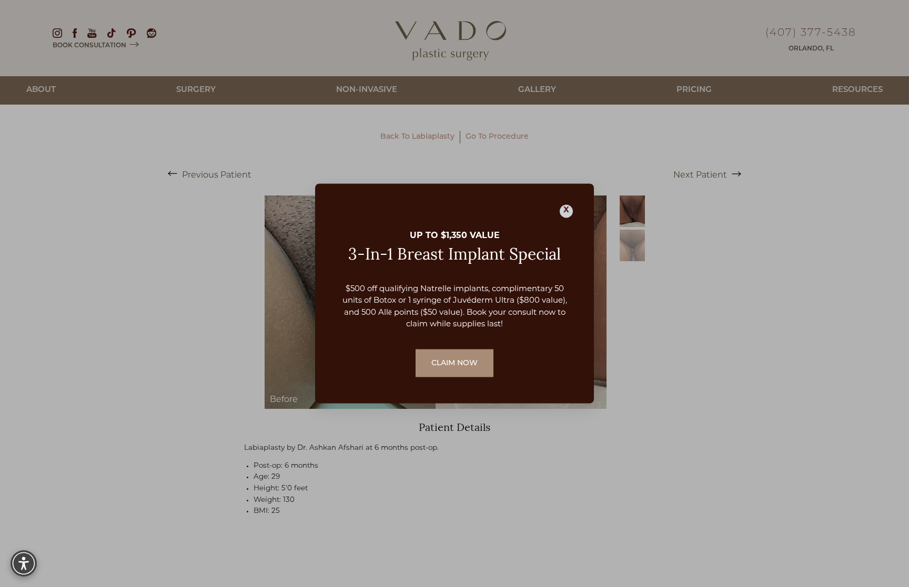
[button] (24, 563)
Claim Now (454, 363)
